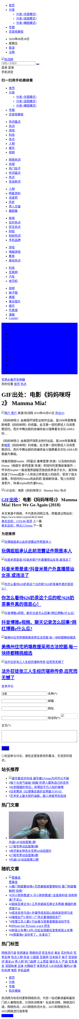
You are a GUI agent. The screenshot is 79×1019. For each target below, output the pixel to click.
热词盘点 (15, 121)
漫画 (12, 314)
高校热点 (15, 260)
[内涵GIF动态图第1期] (43, 826)
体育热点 (43, 965)
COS (12, 372)
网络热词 (15, 159)
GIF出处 (9, 499)
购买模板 (15, 990)
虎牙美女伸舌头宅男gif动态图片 (31, 850)
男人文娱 (15, 206)
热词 (12, 126)
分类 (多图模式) (26, 14)
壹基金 (13, 882)
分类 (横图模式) (26, 22)
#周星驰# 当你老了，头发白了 (31, 934)
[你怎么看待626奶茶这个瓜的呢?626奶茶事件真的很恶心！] (39, 586)
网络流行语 (8, 952)
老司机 (13, 281)
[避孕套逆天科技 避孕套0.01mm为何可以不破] (43, 778)
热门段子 (15, 168)
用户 (14, 413)
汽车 (12, 276)
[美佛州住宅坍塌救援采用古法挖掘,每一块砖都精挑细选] (39, 637)
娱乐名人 (55, 961)
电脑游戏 (15, 251)
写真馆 (13, 310)
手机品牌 (15, 240)
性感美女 (23, 952)
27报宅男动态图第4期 (24, 855)
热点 (12, 139)
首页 (12, 5)
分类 (12, 9)
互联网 (13, 272)
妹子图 (13, 292)
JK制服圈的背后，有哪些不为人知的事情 (37, 787)
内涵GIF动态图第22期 (24, 859)
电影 (7, 445)
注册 (12, 52)
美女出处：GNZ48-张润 (16, 521)
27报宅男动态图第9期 (24, 846)
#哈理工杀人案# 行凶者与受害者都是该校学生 (40, 921)
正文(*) (6, 725)
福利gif (68, 965)
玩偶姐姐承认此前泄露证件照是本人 (36, 550)
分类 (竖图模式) (26, 18)
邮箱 (51, 700)
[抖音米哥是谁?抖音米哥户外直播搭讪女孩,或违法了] (39, 559)
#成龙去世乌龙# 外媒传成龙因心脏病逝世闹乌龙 (41, 912)
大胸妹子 (30, 965)
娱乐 (12, 148)
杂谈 (26, 957)
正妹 (21, 965)
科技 (12, 134)
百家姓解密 (16, 31)
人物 (12, 143)
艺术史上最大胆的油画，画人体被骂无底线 (38, 795)
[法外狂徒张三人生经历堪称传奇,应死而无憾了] (39, 662)
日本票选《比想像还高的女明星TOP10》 (36, 791)
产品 (65, 961)
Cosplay (13, 318)
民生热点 (15, 226)
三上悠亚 (43, 961)
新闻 (12, 218)
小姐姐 (34, 957)
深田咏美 (11, 965)
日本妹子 (55, 957)
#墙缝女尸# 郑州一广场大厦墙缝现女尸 (35, 917)
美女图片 (15, 301)
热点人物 (17, 957)
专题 (12, 27)
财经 (12, 231)
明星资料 (15, 193)
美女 (12, 360)
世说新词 (15, 181)
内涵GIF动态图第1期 (22, 842)
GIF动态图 (56, 965)
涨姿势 (13, 197)
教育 (12, 256)
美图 (12, 297)
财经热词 (15, 235)
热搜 (12, 164)
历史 (12, 202)
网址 (51, 708)
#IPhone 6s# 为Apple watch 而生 (30, 925)
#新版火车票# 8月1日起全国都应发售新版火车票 (41, 930)
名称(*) (52, 693)
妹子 (65, 957)
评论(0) (59, 413)
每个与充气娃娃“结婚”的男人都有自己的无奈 (39, 782)
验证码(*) (54, 717)
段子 (12, 351)
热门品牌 (30, 961)
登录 (12, 47)
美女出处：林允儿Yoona (17, 525)
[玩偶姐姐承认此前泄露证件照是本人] (39, 541)
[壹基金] (43, 877)
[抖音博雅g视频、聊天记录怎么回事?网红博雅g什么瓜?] (39, 613)
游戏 (12, 130)
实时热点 (15, 222)
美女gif (9, 961)
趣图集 (13, 210)
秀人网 (19, 961)
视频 (12, 152)
